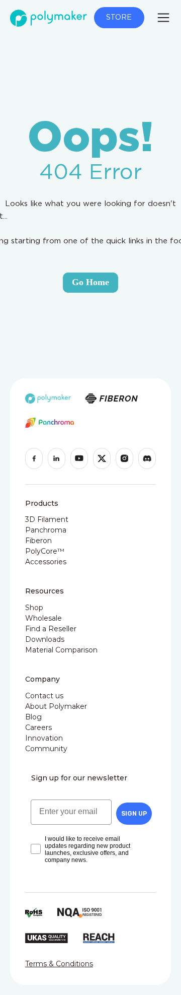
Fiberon (38, 540)
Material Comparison (61, 649)
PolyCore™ (44, 551)
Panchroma (45, 530)
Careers (38, 727)
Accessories (45, 561)
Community (46, 748)
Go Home (90, 282)
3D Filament (46, 519)
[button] (163, 17)
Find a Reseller (50, 628)
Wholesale (43, 618)
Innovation (44, 738)
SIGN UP (134, 813)
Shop (34, 607)
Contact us (44, 695)
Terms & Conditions (59, 963)
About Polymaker (56, 706)
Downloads (44, 639)
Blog (33, 716)
